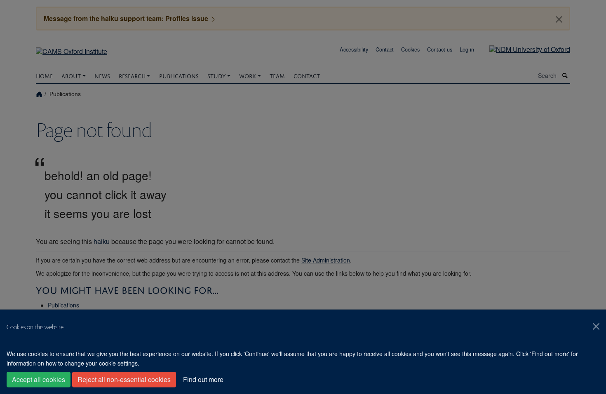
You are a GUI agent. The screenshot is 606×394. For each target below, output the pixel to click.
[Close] (596, 326)
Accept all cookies (38, 379)
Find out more (203, 379)
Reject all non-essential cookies (124, 379)
